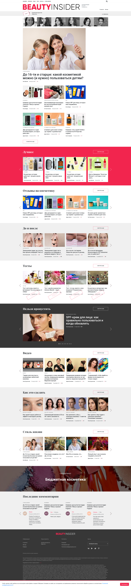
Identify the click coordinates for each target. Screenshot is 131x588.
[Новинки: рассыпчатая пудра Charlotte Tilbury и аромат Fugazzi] (33, 92)
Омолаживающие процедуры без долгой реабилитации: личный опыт (53, 104)
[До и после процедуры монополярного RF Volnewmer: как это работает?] (98, 240)
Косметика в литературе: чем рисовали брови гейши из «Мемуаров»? (97, 290)
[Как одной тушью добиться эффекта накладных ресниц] (33, 404)
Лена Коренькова (27, 180)
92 (60, 458)
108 (61, 256)
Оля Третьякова (47, 108)
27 (83, 420)
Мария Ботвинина (48, 383)
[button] (60, 343)
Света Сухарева (69, 135)
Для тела (90, 210)
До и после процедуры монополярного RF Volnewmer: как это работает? (98, 252)
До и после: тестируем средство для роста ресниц (75, 251)
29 (105, 420)
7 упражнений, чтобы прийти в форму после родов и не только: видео (98, 377)
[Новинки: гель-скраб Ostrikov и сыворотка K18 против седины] (76, 119)
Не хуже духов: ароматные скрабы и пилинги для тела (97, 214)
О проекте (102, 9)
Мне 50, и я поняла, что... (74, 454)
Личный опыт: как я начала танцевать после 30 (97, 455)
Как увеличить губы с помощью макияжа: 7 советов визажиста (76, 416)
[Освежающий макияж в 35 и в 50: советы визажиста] (55, 404)
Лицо (34, 1)
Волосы (42, 1)
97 (81, 456)
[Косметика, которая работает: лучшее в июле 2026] (33, 163)
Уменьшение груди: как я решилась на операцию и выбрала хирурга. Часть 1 (53, 252)
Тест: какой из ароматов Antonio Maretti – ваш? (52, 289)
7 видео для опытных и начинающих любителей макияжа (31, 377)
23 (101, 458)
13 (37, 108)
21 (81, 254)
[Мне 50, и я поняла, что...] (76, 443)
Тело (38, 1)
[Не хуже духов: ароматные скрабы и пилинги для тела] (98, 202)
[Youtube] (92, 548)
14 (83, 381)
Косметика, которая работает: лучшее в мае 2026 (75, 176)
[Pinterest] (99, 548)
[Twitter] (95, 548)
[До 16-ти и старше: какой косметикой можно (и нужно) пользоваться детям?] (54, 49)
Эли (51, 512)
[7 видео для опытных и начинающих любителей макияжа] (33, 365)
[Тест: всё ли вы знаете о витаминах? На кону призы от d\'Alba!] (33, 277)
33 (61, 180)
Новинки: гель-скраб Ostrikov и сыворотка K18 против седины (75, 131)
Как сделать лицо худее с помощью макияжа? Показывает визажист (96, 416)
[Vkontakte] (88, 548)
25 (105, 256)
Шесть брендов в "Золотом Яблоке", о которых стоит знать (98, 176)
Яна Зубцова (25, 81)
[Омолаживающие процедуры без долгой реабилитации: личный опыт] (54, 92)
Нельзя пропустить (71, 314)
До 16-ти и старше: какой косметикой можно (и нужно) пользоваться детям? (53, 76)
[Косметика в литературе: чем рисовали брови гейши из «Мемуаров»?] (98, 277)
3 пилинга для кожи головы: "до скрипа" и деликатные (53, 130)
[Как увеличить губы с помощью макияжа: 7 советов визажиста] (76, 404)
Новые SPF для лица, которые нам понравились (75, 103)
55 (39, 254)
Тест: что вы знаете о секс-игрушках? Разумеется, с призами (75, 290)
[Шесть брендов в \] (98, 163)
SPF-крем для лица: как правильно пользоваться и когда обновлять (84, 320)
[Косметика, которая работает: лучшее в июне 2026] (54, 163)
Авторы (106, 9)
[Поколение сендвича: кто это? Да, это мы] (55, 443)
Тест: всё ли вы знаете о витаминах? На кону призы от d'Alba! (32, 290)
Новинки (25, 100)
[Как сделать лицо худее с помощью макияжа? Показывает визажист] (98, 404)
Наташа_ (95, 512)
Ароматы (30, 1)
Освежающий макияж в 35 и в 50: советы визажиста (54, 415)
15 (39, 294)
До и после (26, 248)
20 (61, 383)
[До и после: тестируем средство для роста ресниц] (76, 240)
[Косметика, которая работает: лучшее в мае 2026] (76, 163)
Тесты (24, 285)
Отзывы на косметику (28, 127)
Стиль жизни (48, 1)
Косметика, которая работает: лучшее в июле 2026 (32, 176)
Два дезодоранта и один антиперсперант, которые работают (31, 131)
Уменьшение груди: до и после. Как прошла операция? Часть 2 (33, 251)
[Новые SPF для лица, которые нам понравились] (76, 92)
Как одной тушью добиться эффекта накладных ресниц (32, 415)
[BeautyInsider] (51, 7)
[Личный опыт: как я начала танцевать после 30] (98, 443)
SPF (66, 100)
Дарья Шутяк (25, 135)
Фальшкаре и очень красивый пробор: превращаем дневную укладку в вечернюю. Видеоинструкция (54, 378)
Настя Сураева (69, 294)
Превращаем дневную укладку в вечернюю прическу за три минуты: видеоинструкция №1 (76, 377)
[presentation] (20, 169)
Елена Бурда (25, 108)
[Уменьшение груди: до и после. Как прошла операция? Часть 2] (33, 240)
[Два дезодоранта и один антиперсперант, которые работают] (33, 119)
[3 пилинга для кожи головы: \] (54, 119)
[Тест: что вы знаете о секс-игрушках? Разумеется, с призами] (76, 277)
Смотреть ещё (100, 151)
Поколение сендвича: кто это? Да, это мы (54, 455)
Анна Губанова (91, 294)
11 (102, 180)
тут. (41, 562)
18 (38, 135)
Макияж (25, 1)
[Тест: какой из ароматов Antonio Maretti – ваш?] (54, 277)
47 (82, 294)
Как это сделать (27, 412)
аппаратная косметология (51, 100)
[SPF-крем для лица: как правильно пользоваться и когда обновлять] (43, 327)
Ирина (30, 512)
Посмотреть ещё (30, 141)
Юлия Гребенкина (70, 180)
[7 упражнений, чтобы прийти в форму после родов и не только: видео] (98, 365)
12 (40, 180)
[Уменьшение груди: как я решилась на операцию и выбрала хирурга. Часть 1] (55, 240)
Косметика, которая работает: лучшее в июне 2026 (54, 176)
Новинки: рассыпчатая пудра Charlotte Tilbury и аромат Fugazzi (32, 104)
